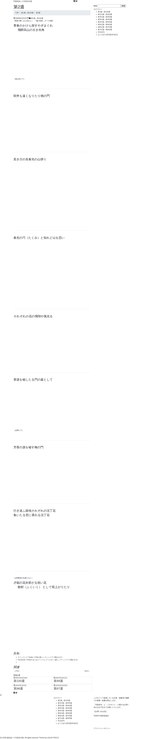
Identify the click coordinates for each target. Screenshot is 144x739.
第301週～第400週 (105, 19)
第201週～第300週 (105, 17)
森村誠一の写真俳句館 (15, 738)
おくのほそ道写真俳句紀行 (108, 35)
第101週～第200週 (105, 14)
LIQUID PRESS (53, 738)
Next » (87, 671)
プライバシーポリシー (102, 728)
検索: (95, 6)
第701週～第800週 (105, 29)
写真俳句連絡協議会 (101, 716)
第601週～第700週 (105, 27)
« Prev (17, 671)
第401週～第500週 (105, 22)
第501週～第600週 (105, 24)
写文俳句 (101, 32)
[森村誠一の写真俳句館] (22, 1)
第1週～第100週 (37, 18)
